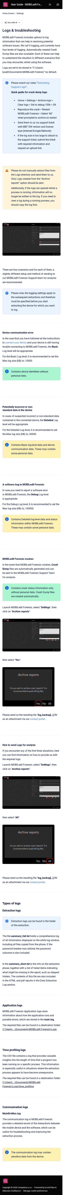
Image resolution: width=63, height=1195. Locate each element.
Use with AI (12, 22)
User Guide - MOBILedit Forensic (26, 4)
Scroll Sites (50, 1187)
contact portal (37, 719)
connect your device (16, 342)
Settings (20, 13)
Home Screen (8, 13)
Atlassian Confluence (11, 1191)
